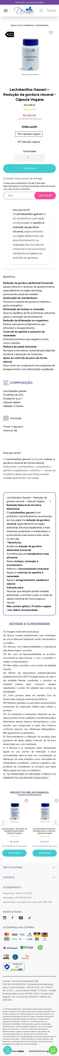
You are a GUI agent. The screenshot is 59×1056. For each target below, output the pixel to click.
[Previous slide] (3, 822)
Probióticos (28, 25)
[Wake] (21, 1051)
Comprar (14, 853)
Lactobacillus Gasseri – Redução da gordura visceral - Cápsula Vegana (27, 499)
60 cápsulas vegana (29, 141)
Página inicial (16, 25)
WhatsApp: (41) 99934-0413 (17, 897)
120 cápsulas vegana (28, 133)
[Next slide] (55, 822)
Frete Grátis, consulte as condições (29, 2)
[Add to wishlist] (51, 33)
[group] (29, 57)
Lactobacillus (42, 25)
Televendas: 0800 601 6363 (17, 893)
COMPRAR (29, 168)
